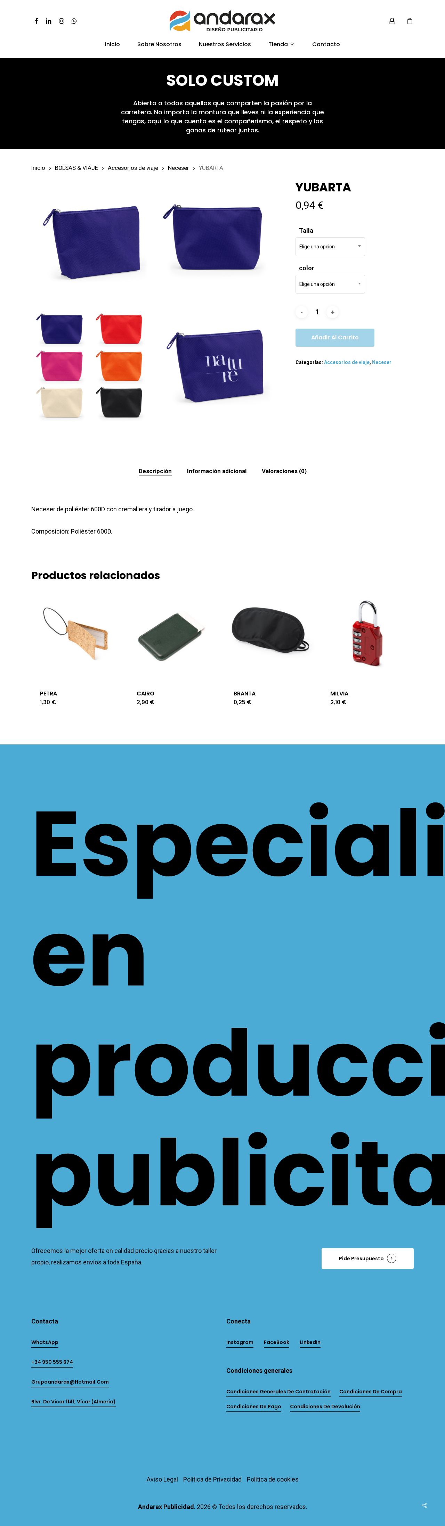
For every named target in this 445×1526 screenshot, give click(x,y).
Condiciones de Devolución (325, 1406)
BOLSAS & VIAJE (76, 168)
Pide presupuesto (361, 1258)
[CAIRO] (174, 635)
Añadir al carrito (335, 337)
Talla (306, 230)
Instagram (239, 1342)
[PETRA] (77, 635)
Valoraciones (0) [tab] (284, 471)
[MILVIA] (367, 635)
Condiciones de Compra (370, 1391)
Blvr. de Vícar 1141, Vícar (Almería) (73, 1401)
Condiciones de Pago (253, 1406)
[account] (392, 21)
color (306, 268)
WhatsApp (44, 1342)
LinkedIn (310, 1342)
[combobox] (330, 246)
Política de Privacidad (212, 1479)
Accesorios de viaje (133, 168)
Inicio (38, 168)
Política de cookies (273, 1479)
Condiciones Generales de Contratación (278, 1391)
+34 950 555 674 (52, 1362)
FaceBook (276, 1342)
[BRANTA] (271, 635)
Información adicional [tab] (216, 471)
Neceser (178, 168)
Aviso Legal (162, 1479)
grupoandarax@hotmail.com (70, 1381)
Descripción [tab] (155, 471)
